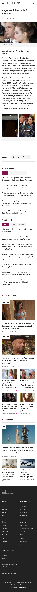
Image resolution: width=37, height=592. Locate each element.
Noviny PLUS (23, 512)
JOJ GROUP (5, 519)
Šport (4, 522)
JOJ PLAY (4, 509)
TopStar (4, 528)
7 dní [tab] (13, 224)
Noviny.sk (23, 506)
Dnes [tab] (5, 224)
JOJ (3, 506)
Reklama (5, 555)
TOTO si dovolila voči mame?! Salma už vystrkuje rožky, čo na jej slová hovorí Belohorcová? (15, 282)
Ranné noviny (24, 519)
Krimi (21, 535)
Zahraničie (23, 531)
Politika (22, 538)
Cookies (4, 569)
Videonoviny (24, 516)
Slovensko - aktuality (27, 528)
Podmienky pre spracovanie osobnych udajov (9, 564)
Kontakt (4, 559)
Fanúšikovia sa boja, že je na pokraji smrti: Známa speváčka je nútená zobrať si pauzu (17, 179)
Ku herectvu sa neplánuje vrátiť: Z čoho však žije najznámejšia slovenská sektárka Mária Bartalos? (17, 203)
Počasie (4, 541)
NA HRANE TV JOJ (25, 522)
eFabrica (23, 587)
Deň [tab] (5, 173)
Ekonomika (23, 541)
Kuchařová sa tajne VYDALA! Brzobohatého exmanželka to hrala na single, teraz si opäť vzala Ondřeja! (17, 247)
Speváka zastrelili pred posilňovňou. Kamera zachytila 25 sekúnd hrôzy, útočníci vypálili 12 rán (18, 257)
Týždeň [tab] (13, 173)
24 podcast (23, 525)
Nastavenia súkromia (9, 573)
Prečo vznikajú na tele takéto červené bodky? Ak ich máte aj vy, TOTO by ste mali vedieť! (18, 194)
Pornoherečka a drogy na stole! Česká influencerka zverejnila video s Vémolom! (16, 238)
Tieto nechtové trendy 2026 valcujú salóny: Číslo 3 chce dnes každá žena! (17, 212)
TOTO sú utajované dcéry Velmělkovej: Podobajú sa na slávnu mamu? (15, 187)
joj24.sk (22, 509)
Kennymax (23, 585)
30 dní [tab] (21, 224)
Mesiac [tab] (22, 173)
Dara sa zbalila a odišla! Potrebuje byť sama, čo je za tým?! (17, 266)
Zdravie (4, 535)
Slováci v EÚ (23, 544)
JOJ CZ (4, 516)
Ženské (4, 525)
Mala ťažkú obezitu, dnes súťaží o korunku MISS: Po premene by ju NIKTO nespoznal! (16, 273)
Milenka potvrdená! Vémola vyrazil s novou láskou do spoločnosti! (17, 230)
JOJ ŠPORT (5, 512)
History (4, 538)
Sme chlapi (5, 531)
